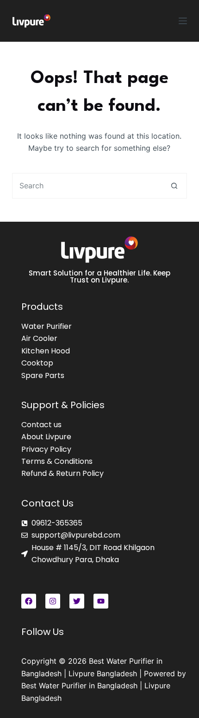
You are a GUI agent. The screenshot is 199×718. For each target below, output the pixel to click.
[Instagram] (52, 601)
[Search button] (174, 185)
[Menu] (183, 21)
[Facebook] (28, 601)
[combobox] (87, 186)
